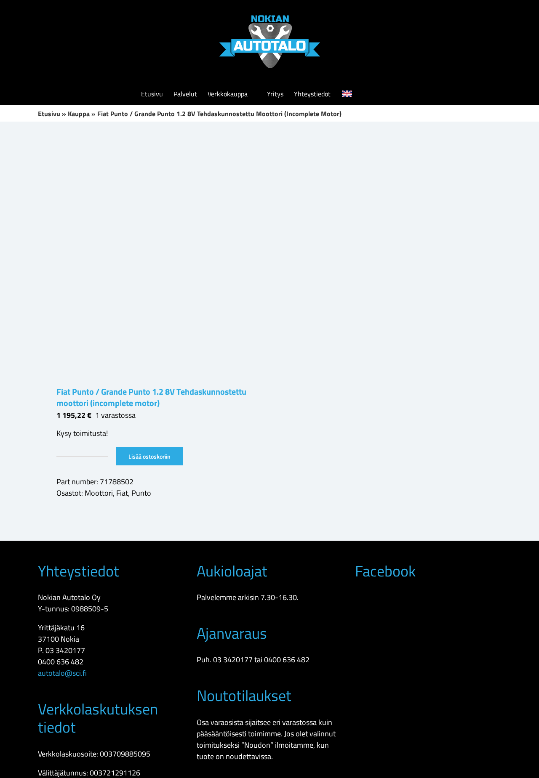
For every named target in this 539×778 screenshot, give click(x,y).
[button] (385, 93)
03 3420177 (65, 650)
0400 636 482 (60, 661)
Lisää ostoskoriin (149, 456)
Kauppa (79, 114)
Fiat (122, 493)
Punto (141, 493)
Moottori (99, 493)
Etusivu (49, 114)
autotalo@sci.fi (62, 673)
